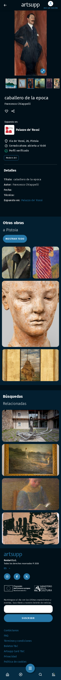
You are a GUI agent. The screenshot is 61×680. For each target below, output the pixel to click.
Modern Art (11, 158)
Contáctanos (11, 630)
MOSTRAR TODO (15, 238)
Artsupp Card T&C (14, 651)
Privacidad (10, 656)
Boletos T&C (11, 646)
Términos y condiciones (18, 640)
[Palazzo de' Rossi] (9, 130)
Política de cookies (15, 661)
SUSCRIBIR (28, 618)
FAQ (6, 635)
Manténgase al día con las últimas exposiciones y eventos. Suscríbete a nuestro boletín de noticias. (28, 601)
